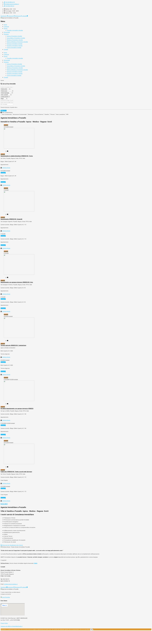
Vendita (6, 125)
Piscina (52, 114)
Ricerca (4, 110)
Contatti (6, 49)
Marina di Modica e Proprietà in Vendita (17, 42)
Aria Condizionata (6, 114)
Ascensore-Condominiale (20, 114)
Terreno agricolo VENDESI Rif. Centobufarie (13, 345)
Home (5, 24)
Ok (91, 629)
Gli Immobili (7, 32)
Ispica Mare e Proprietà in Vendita (16, 38)
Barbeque (30, 114)
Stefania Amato (6, 167)
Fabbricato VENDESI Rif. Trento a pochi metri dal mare (16, 471)
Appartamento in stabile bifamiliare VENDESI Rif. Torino (17, 156)
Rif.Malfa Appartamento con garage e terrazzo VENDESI (17, 408)
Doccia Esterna (39, 114)
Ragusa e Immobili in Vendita (14, 43)
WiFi (67, 114)
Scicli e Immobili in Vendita (14, 47)
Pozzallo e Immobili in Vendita (15, 30)
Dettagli (3, 172)
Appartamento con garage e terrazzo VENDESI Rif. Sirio (17, 282)
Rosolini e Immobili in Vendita (14, 45)
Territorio (6, 34)
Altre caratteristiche (7, 112)
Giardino (47, 114)
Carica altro (4, 504)
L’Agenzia (6, 26)
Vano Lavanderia (60, 114)
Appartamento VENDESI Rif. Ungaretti (11, 219)
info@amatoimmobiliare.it (11, 584)
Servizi (5, 28)
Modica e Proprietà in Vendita (15, 40)
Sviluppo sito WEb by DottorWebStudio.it (11, 626)
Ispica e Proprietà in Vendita (14, 36)
